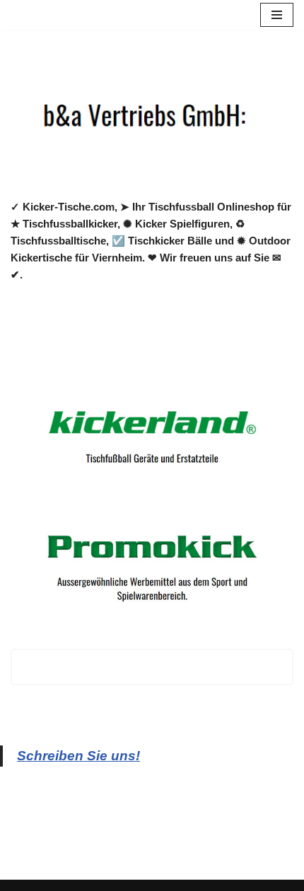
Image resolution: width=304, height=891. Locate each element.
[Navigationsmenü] (276, 15)
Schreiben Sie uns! (78, 755)
